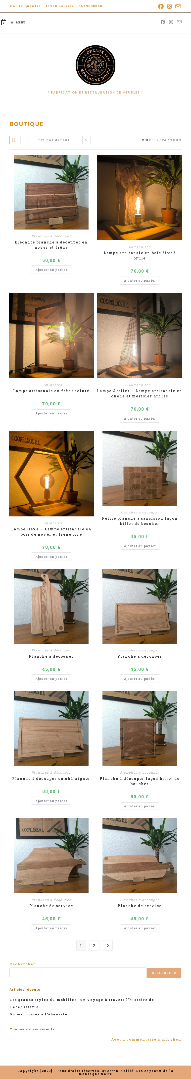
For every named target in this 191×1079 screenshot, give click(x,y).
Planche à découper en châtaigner (51, 778)
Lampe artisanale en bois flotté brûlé (140, 255)
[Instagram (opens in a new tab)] (170, 6)
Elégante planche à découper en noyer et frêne (51, 245)
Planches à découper (51, 236)
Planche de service (51, 905)
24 (164, 140)
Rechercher (22, 964)
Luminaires (140, 247)
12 (156, 140)
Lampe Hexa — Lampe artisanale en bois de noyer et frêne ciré (51, 532)
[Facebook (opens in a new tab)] (161, 6)
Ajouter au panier (51, 270)
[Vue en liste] (24, 140)
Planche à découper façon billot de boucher (140, 781)
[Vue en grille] (13, 140)
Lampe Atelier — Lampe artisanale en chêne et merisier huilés (139, 393)
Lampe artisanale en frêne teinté (51, 390)
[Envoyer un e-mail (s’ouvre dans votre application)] (177, 6)
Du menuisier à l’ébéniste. (39, 1014)
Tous (176, 140)
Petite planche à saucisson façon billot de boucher (140, 521)
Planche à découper (51, 656)
